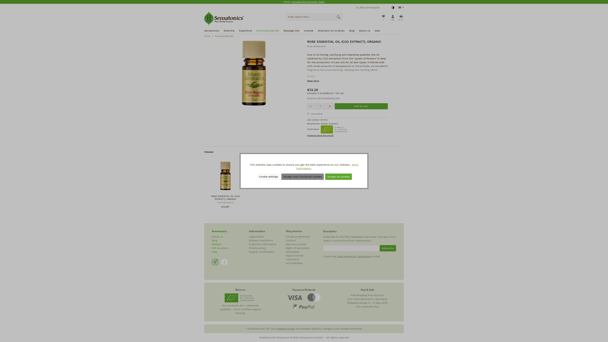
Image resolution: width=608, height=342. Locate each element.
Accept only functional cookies (302, 176)
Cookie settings (268, 176)
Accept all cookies (338, 176)
